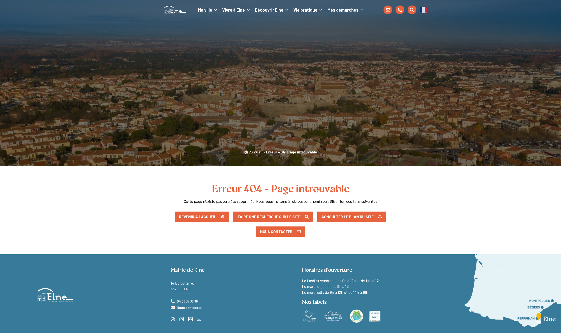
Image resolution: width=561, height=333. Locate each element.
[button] (423, 9)
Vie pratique (305, 9)
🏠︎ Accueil (253, 152)
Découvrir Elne (269, 9)
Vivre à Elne (233, 9)
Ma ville (205, 9)
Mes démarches (343, 9)
